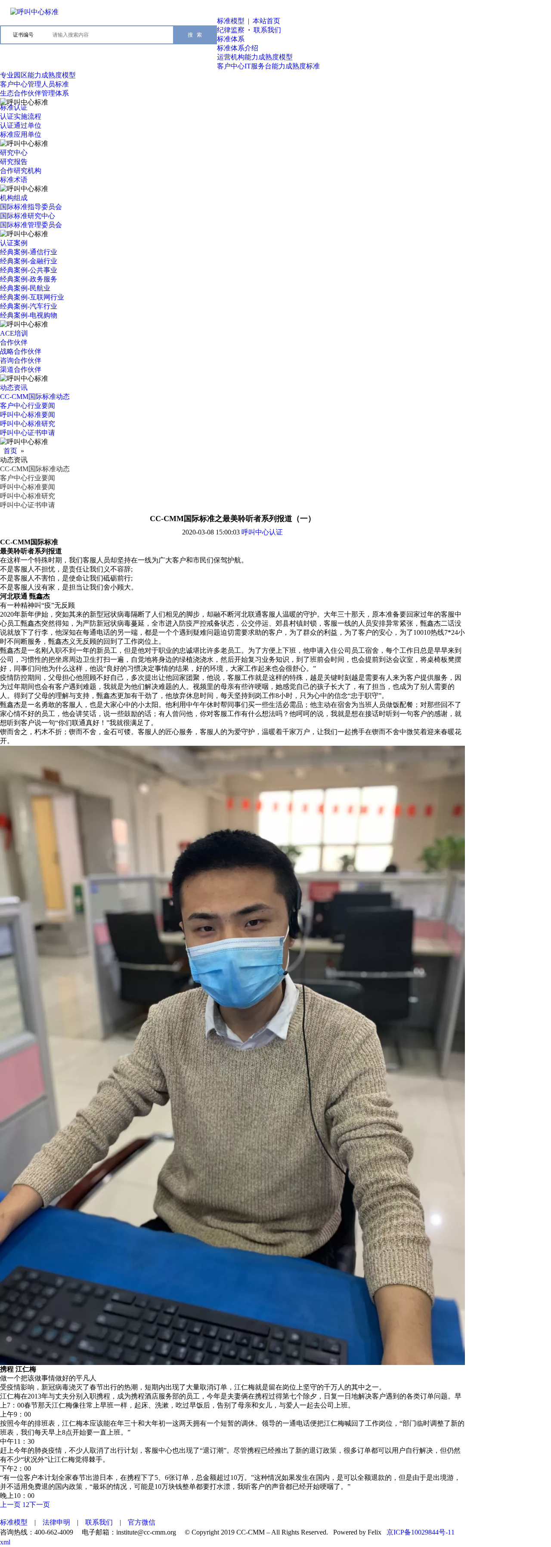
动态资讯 (14, 387)
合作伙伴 (14, 342)
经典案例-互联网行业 (32, 297)
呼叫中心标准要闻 (27, 414)
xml (5, 1542)
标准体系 (231, 39)
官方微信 (141, 1522)
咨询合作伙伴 (20, 360)
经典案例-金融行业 (28, 261)
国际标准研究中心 (27, 215)
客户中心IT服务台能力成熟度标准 (268, 66)
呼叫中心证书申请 (27, 432)
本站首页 (266, 21)
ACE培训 (14, 333)
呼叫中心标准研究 (27, 423)
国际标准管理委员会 (31, 224)
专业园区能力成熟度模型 (38, 75)
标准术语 (14, 179)
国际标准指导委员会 (31, 206)
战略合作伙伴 (20, 351)
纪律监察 (231, 30)
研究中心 (14, 152)
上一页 (10, 1504)
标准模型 (231, 21)
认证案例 (14, 243)
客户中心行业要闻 (27, 405)
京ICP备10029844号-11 (421, 1532)
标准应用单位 (20, 134)
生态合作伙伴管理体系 (34, 93)
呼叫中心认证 (262, 532)
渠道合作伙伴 (20, 369)
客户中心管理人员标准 (34, 84)
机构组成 (14, 197)
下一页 (39, 1504)
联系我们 (267, 30)
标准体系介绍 (237, 48)
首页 (10, 450)
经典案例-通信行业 (28, 252)
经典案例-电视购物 (28, 315)
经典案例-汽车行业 (28, 306)
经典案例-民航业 (25, 288)
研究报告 (14, 161)
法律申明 (56, 1522)
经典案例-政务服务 (28, 279)
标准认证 (14, 107)
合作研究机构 (20, 170)
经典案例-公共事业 (28, 270)
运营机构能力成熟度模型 (255, 57)
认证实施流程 (20, 116)
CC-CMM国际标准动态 (35, 396)
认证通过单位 (20, 125)
